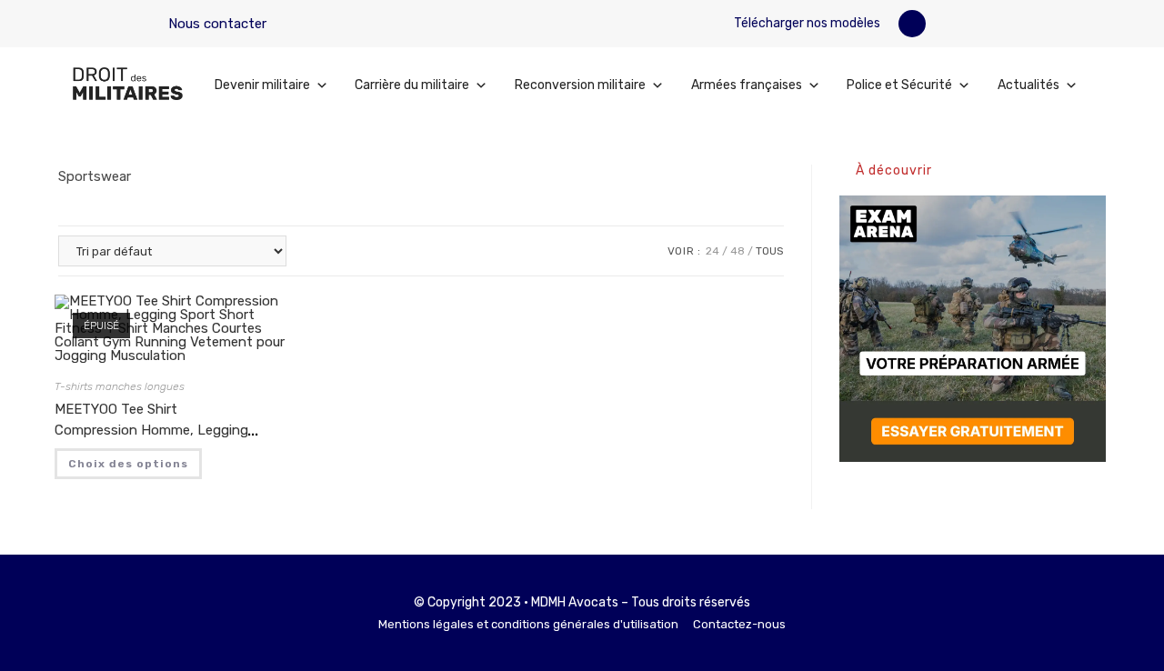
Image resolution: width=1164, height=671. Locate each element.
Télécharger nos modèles (805, 23)
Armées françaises (746, 85)
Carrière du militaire (412, 85)
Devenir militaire (262, 85)
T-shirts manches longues (120, 386)
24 (712, 251)
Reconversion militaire (580, 85)
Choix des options (128, 463)
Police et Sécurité (899, 85)
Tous (770, 251)
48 (737, 251)
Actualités (1028, 85)
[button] (912, 23)
